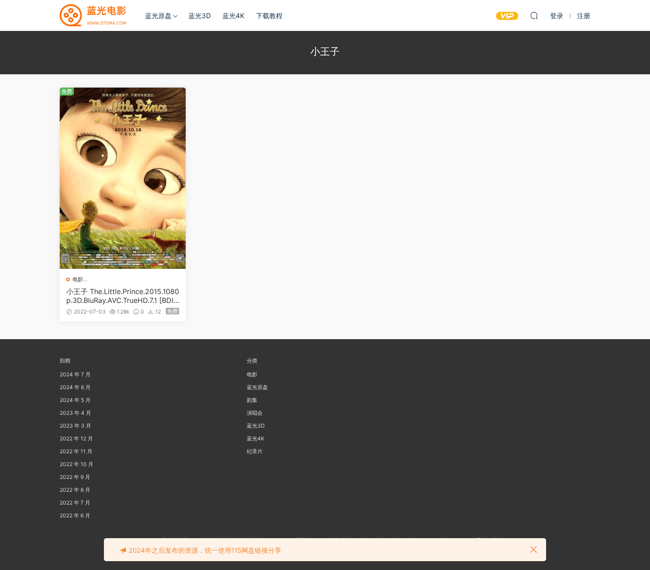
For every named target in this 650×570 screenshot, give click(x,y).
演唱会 (255, 412)
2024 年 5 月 (75, 400)
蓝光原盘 (158, 15)
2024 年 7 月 (75, 374)
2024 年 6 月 (75, 387)
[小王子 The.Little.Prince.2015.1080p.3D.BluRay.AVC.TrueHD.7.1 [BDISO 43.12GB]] (123, 178)
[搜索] (534, 15)
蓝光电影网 (93, 15)
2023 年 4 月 (75, 412)
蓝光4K (233, 15)
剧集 (252, 400)
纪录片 (255, 451)
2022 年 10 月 (76, 464)
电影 (78, 279)
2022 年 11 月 (76, 451)
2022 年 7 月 (75, 502)
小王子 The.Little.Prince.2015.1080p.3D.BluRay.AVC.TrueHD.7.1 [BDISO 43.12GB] (122, 296)
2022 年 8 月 (75, 489)
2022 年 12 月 (76, 438)
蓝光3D (199, 15)
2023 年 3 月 (75, 425)
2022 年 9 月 (75, 477)
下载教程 (269, 15)
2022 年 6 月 (75, 515)
